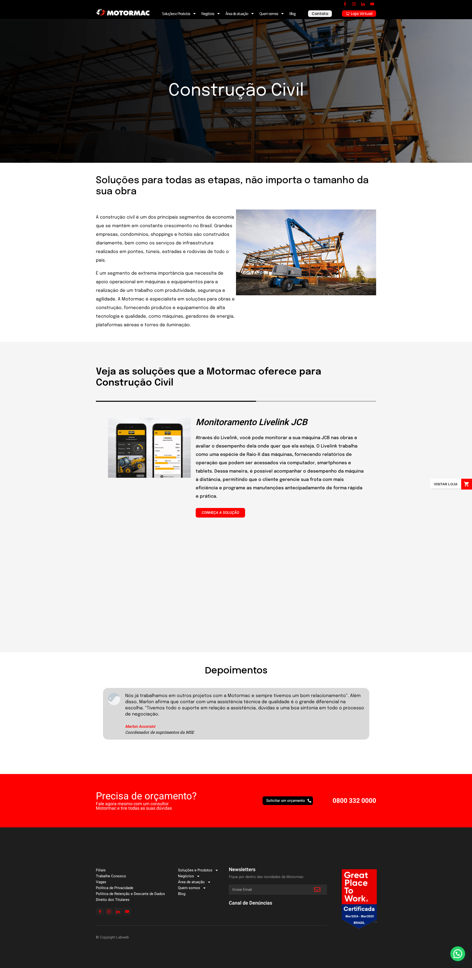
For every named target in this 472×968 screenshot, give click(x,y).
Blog (292, 13)
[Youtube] (372, 4)
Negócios (207, 13)
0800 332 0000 (354, 800)
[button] (100, 520)
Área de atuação (236, 13)
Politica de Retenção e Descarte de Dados (130, 893)
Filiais (101, 870)
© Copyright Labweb (112, 937)
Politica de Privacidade (114, 888)
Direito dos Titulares (113, 899)
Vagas (101, 882)
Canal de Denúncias (250, 903)
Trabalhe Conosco (111, 876)
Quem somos (268, 13)
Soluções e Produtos (176, 13)
